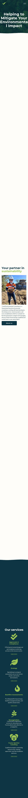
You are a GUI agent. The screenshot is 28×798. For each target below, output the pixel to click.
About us (9, 323)
